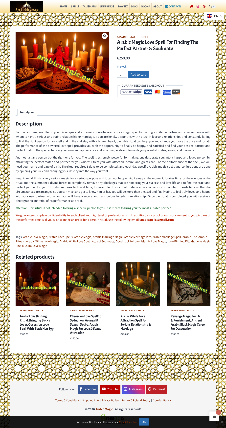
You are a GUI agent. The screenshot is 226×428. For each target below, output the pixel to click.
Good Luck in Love (127, 241)
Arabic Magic (82, 237)
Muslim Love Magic (34, 246)
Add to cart (138, 74)
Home (63, 6)
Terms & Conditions (67, 400)
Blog (134, 6)
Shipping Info (90, 400)
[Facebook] (185, 7)
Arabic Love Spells (61, 237)
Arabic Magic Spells (135, 37)
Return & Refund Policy (135, 400)
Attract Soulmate (103, 241)
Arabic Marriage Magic (108, 237)
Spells (75, 6)
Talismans (90, 6)
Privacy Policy (110, 400)
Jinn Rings (107, 6)
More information (128, 422)
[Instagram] (198, 7)
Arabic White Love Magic (42, 241)
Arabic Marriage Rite (137, 237)
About (157, 6)
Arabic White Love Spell (75, 241)
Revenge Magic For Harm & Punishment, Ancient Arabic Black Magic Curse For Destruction (188, 322)
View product (29, 344)
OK (144, 422)
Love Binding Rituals (180, 241)
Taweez (123, 6)
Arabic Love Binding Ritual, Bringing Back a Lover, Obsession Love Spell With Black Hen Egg (37, 322)
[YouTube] (192, 7)
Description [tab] (27, 112)
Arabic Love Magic (35, 237)
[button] (105, 36)
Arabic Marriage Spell (167, 237)
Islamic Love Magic (153, 241)
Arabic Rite (189, 237)
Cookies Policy (162, 400)
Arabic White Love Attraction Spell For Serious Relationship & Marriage (135, 322)
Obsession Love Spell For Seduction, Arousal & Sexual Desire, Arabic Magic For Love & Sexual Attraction (86, 324)
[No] (222, 422)
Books (145, 6)
